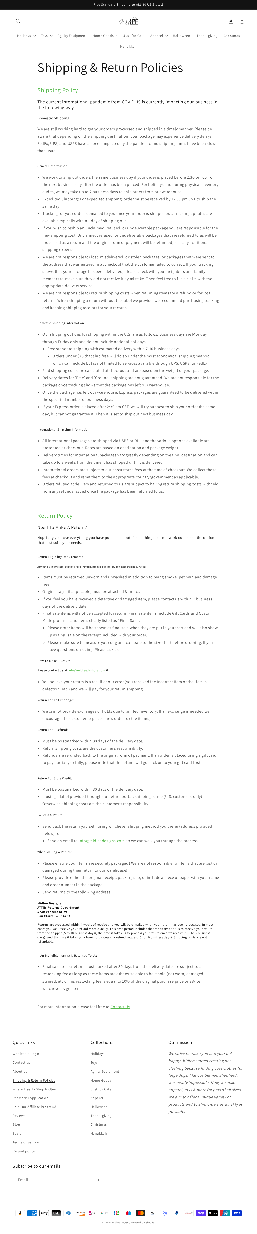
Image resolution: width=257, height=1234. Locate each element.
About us (20, 1071)
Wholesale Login (26, 1053)
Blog (16, 1124)
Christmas (99, 1124)
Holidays (98, 1053)
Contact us (21, 1062)
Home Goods (101, 1080)
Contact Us (120, 1006)
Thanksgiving (101, 1115)
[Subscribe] (97, 1180)
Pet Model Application (31, 1098)
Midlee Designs (121, 1222)
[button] (18, 21)
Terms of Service (26, 1142)
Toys (94, 1062)
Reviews (19, 1115)
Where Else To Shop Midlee (34, 1089)
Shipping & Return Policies (34, 1080)
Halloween (99, 1106)
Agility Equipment (105, 1071)
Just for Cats (101, 1089)
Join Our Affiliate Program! (34, 1106)
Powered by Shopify (143, 1222)
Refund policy (24, 1151)
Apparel (97, 1098)
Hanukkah (99, 1133)
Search (18, 1133)
